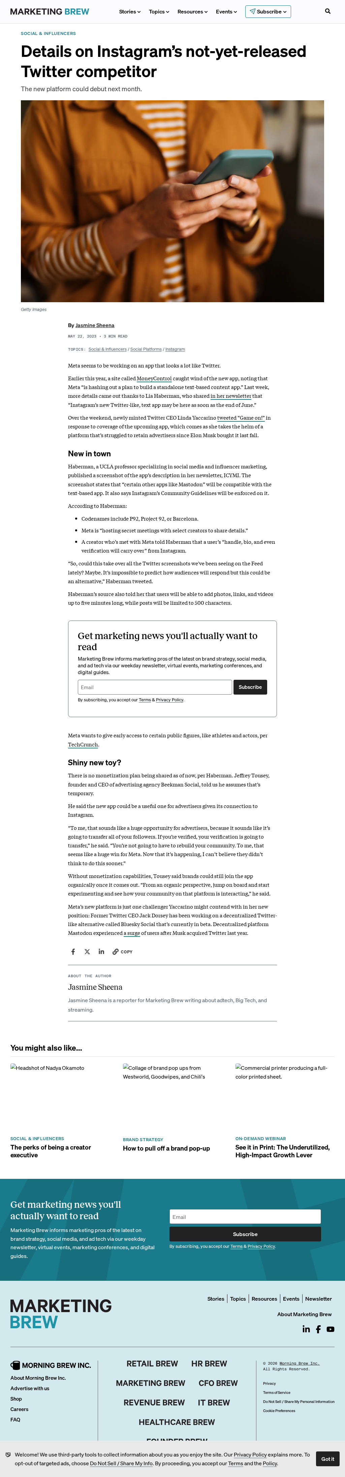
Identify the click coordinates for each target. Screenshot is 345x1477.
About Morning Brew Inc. (38, 1377)
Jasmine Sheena (95, 324)
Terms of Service (276, 1392)
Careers (19, 1409)
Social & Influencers (108, 349)
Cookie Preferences (279, 1410)
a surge (132, 932)
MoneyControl (154, 378)
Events (224, 11)
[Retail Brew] (152, 1364)
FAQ (15, 1419)
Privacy (269, 1383)
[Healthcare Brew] (177, 1422)
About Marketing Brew (304, 1313)
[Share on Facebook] (73, 952)
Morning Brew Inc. (300, 1363)
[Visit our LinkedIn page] (306, 1329)
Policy (270, 1463)
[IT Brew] (214, 1403)
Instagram (175, 349)
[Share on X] (87, 952)
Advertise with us (29, 1388)
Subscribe (250, 686)
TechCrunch (83, 744)
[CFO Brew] (218, 1383)
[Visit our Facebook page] (318, 1329)
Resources (190, 11)
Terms (235, 1463)
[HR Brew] (209, 1364)
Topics (157, 11)
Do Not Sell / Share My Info (121, 1463)
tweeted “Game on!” (241, 417)
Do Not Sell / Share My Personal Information (299, 1401)
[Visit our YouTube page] (330, 1329)
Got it (327, 1458)
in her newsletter (231, 395)
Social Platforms (146, 349)
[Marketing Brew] (150, 1383)
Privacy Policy (250, 1454)
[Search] (328, 11)
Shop (16, 1398)
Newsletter (318, 1298)
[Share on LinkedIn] (101, 952)
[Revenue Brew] (154, 1403)
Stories (127, 11)
